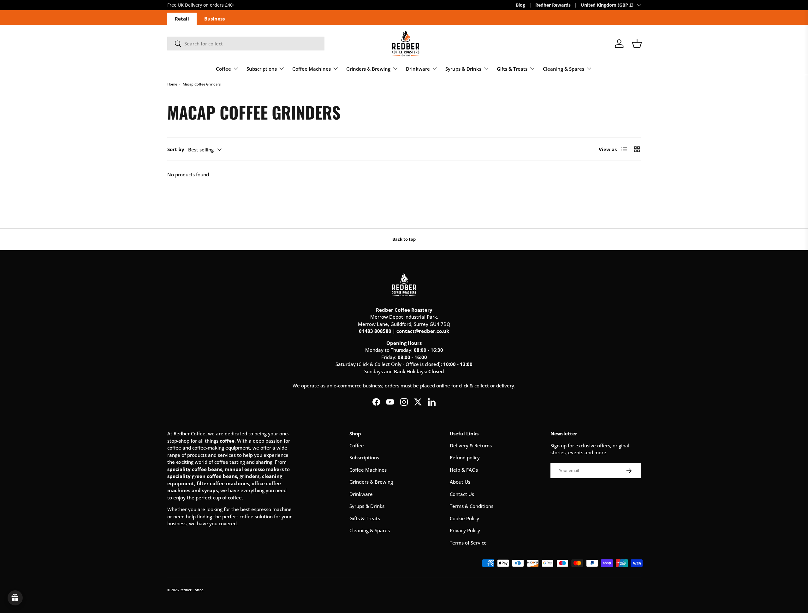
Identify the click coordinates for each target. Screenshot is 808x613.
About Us (460, 482)
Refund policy (465, 457)
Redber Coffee (191, 589)
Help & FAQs (464, 470)
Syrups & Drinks (463, 69)
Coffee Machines (311, 69)
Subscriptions (262, 69)
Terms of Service (468, 542)
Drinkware (418, 69)
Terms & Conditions (471, 506)
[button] (637, 43)
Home (172, 84)
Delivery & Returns (471, 445)
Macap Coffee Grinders (202, 84)
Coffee (223, 69)
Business (214, 18)
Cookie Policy (464, 518)
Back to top (404, 239)
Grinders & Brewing (368, 69)
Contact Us (462, 494)
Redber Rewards (553, 5)
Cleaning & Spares (563, 69)
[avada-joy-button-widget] (15, 597)
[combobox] (245, 43)
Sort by (175, 149)
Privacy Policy (465, 530)
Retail (182, 18)
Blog (520, 5)
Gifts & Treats (512, 69)
